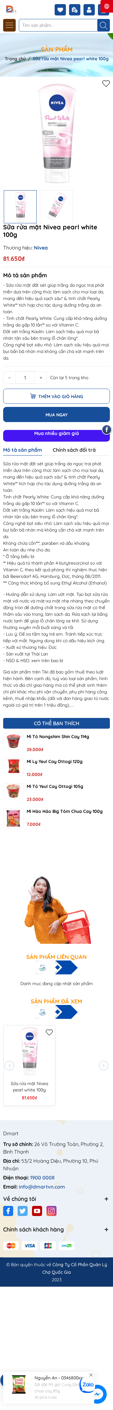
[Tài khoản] (90, 9)
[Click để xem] (56, 133)
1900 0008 (42, 1177)
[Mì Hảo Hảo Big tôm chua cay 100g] (13, 818)
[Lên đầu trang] (105, 1372)
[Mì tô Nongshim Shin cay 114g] (13, 741)
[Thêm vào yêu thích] (106, 83)
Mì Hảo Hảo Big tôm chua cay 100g (65, 811)
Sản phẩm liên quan (56, 957)
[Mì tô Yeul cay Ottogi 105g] (13, 791)
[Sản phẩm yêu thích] (62, 9)
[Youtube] (37, 1211)
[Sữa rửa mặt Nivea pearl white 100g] (29, 1051)
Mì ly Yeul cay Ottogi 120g (55, 761)
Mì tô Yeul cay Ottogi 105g (55, 786)
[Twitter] (23, 1211)
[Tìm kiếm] (103, 25)
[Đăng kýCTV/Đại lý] (76, 9)
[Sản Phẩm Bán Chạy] (56, 892)
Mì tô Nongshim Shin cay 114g (58, 736)
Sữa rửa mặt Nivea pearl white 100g (29, 1087)
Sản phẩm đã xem (56, 1001)
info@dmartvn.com (42, 1187)
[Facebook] (8, 1211)
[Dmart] (23, 9)
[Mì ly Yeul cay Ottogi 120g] (13, 766)
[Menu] (9, 25)
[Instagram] (51, 1211)
